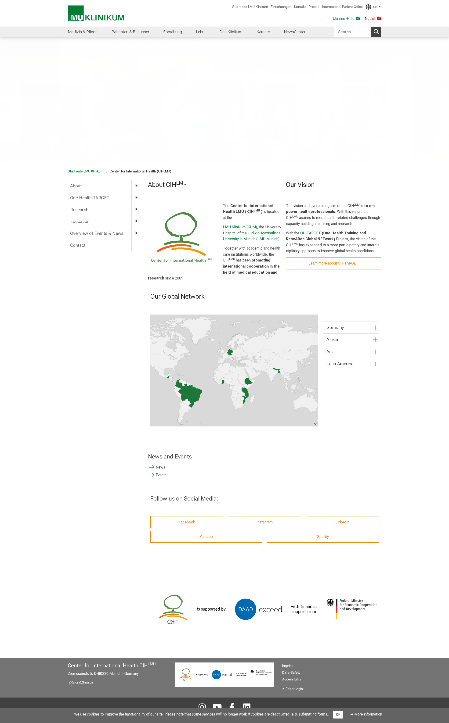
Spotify (323, 536)
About (76, 186)
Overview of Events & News (96, 233)
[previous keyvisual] (5, 101)
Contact (77, 245)
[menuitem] (83, 32)
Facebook (187, 522)
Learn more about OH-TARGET (333, 263)
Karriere (263, 31)
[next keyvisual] (443, 101)
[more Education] (136, 221)
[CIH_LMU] (202, 707)
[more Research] (136, 209)
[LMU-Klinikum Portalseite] (96, 13)
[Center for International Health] (247, 707)
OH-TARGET (310, 233)
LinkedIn (342, 522)
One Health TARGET (89, 197)
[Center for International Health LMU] (217, 707)
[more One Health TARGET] (136, 197)
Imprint (287, 666)
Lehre (201, 31)
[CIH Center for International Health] (232, 707)
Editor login (294, 689)
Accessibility (291, 679)
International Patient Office (342, 7)
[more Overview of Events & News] (136, 233)
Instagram (265, 522)
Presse (314, 7)
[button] (84, 683)
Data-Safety (291, 673)
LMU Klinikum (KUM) (240, 227)
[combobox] (357, 32)
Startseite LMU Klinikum (250, 7)
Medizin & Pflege (83, 31)
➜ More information (366, 714)
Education (80, 221)
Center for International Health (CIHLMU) (130, 46)
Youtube (206, 536)
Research (79, 209)
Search (376, 32)
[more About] (136, 186)
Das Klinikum (231, 31)
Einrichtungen (281, 7)
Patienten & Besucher (130, 31)
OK (338, 714)
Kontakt (300, 7)
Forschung (172, 31)
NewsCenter (294, 31)
